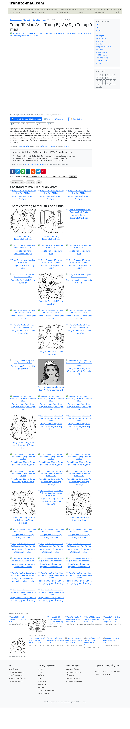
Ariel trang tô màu (23, 146)
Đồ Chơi (98, 63)
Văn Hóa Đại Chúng (61, 12)
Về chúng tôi (13, 669)
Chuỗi (18, 9)
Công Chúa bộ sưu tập (48, 146)
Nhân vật (75, 9)
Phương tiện (102, 9)
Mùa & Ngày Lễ (41, 9)
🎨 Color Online (76, 119)
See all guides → (43, 693)
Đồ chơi (81, 12)
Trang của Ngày (100, 12)
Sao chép (73, 176)
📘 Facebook (15, 124)
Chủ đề (12, 9)
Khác (32, 9)
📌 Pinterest (30, 124)
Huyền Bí (26, 9)
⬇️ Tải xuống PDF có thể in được (55, 119)
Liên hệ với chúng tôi (16, 672)
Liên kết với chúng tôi (16, 681)
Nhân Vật (99, 44)
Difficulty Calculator (73, 678)
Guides (118, 12)
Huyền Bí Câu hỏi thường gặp (34, 164)
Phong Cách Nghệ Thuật (88, 9)
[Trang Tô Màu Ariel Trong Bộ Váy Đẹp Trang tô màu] (51, 73)
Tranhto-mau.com (26, 3)
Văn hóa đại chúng (38, 12)
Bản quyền (70, 675)
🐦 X (22, 124)
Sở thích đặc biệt (114, 9)
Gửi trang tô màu (72, 669)
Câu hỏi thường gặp (16, 675)
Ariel (44, 20)
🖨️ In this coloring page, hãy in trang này (26, 119)
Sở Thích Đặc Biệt (15, 12)
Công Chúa (36, 20)
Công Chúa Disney (17, 182)
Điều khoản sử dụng (73, 672)
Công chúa (30, 182)
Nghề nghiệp (65, 9)
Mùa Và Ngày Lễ (101, 38)
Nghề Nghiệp (100, 41)
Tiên (39, 182)
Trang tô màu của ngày (17, 678)
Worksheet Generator (74, 681)
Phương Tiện (100, 49)
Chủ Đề (98, 25)
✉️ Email (50, 124)
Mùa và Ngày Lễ (54, 9)
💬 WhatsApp (41, 124)
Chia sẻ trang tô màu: (18, 176)
